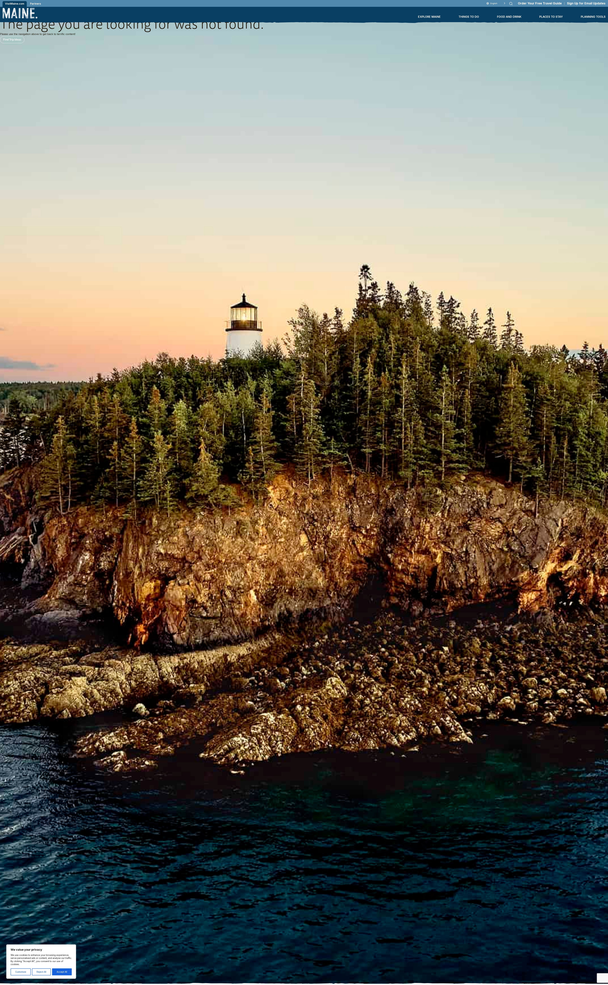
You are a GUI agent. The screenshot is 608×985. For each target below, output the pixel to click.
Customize (20, 971)
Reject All (41, 971)
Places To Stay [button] (551, 16)
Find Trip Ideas (12, 39)
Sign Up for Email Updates (586, 3)
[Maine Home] (20, 13)
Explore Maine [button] (429, 16)
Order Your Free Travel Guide (540, 3)
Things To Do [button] (469, 16)
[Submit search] (511, 3)
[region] (41, 961)
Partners (35, 3)
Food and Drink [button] (509, 16)
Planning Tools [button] (593, 16)
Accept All (62, 971)
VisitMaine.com (14, 3)
